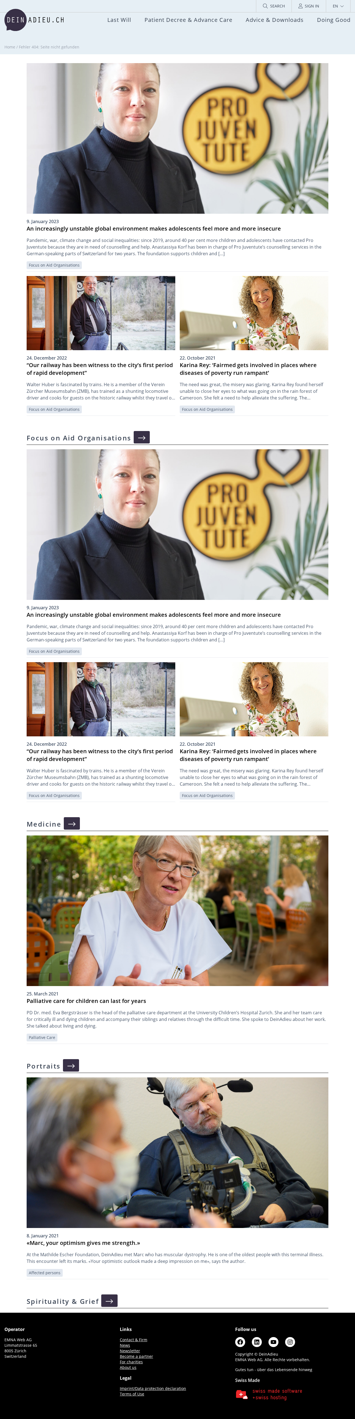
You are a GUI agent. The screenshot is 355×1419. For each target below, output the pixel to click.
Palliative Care (42, 1037)
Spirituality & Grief (64, 1301)
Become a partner (136, 1356)
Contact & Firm (133, 1339)
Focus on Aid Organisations (54, 265)
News (125, 1345)
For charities (131, 1361)
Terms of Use (132, 1394)
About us (128, 1367)
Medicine (45, 824)
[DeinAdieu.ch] (34, 20)
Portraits (45, 1066)
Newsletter (130, 1350)
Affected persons (44, 1272)
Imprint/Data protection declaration (153, 1388)
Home (9, 47)
